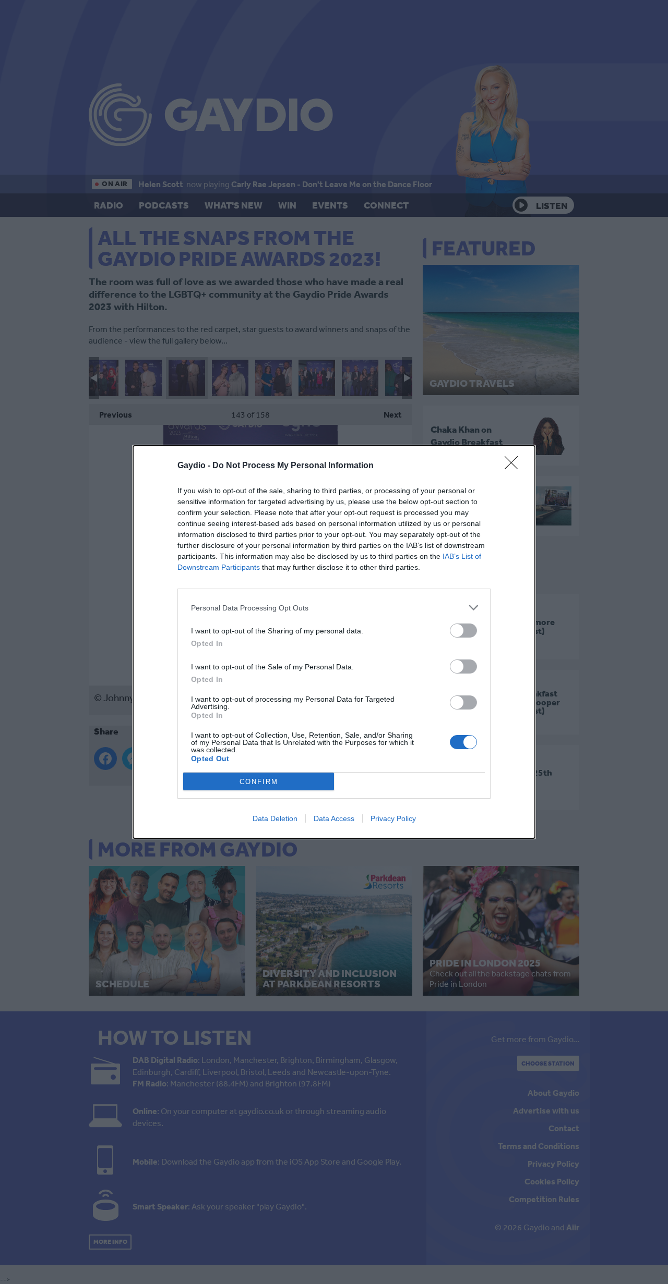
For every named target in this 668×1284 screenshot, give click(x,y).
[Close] (514, 466)
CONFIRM (259, 782)
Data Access (334, 818)
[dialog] (334, 642)
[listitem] (334, 607)
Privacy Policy (393, 818)
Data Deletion (275, 818)
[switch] (463, 630)
